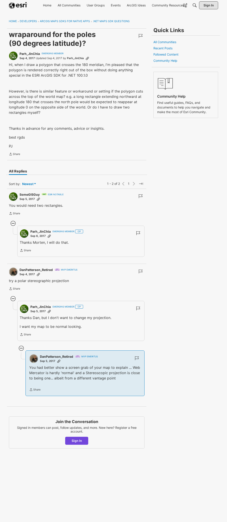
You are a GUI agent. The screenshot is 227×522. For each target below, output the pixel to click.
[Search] (195, 5)
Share (14, 154)
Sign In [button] (77, 441)
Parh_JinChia (30, 54)
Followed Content (165, 54)
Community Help (165, 60)
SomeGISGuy (30, 194)
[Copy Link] (87, 58)
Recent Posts (162, 48)
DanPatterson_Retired (36, 270)
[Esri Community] (18, 5)
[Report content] (141, 36)
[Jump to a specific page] (141, 183)
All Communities (164, 42)
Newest (27, 184)
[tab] (18, 171)
